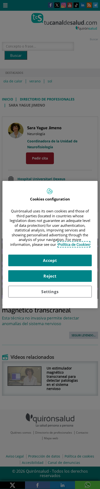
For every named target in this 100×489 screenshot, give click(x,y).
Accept (50, 260)
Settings (49, 291)
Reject (50, 276)
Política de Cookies (74, 244)
